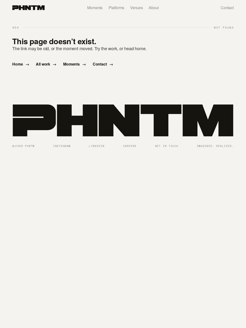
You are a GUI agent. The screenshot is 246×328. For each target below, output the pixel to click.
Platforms (116, 7)
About (154, 7)
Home (20, 64)
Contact (227, 7)
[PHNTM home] (28, 7)
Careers (130, 146)
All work (46, 64)
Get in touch (166, 146)
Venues (136, 7)
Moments (95, 7)
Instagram (62, 146)
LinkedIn (97, 146)
